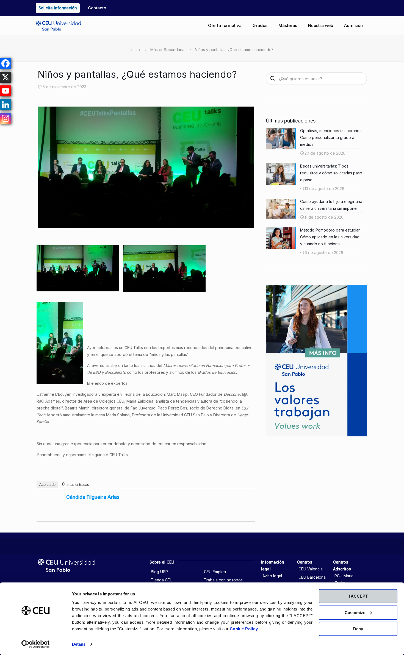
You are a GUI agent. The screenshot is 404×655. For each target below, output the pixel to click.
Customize (355, 612)
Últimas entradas (75, 485)
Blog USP (159, 571)
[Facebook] (5, 63)
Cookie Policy (244, 628)
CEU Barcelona (312, 577)
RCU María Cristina (343, 579)
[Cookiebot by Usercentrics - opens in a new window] (36, 644)
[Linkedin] (5, 104)
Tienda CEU (162, 580)
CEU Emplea (215, 571)
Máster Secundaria (167, 49)
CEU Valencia (310, 569)
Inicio (135, 49)
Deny (358, 628)
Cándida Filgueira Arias (93, 497)
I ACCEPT (358, 596)
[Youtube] (5, 90)
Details (78, 644)
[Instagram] (5, 118)
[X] (5, 77)
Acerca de (47, 485)
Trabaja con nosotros (223, 580)
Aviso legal (272, 575)
